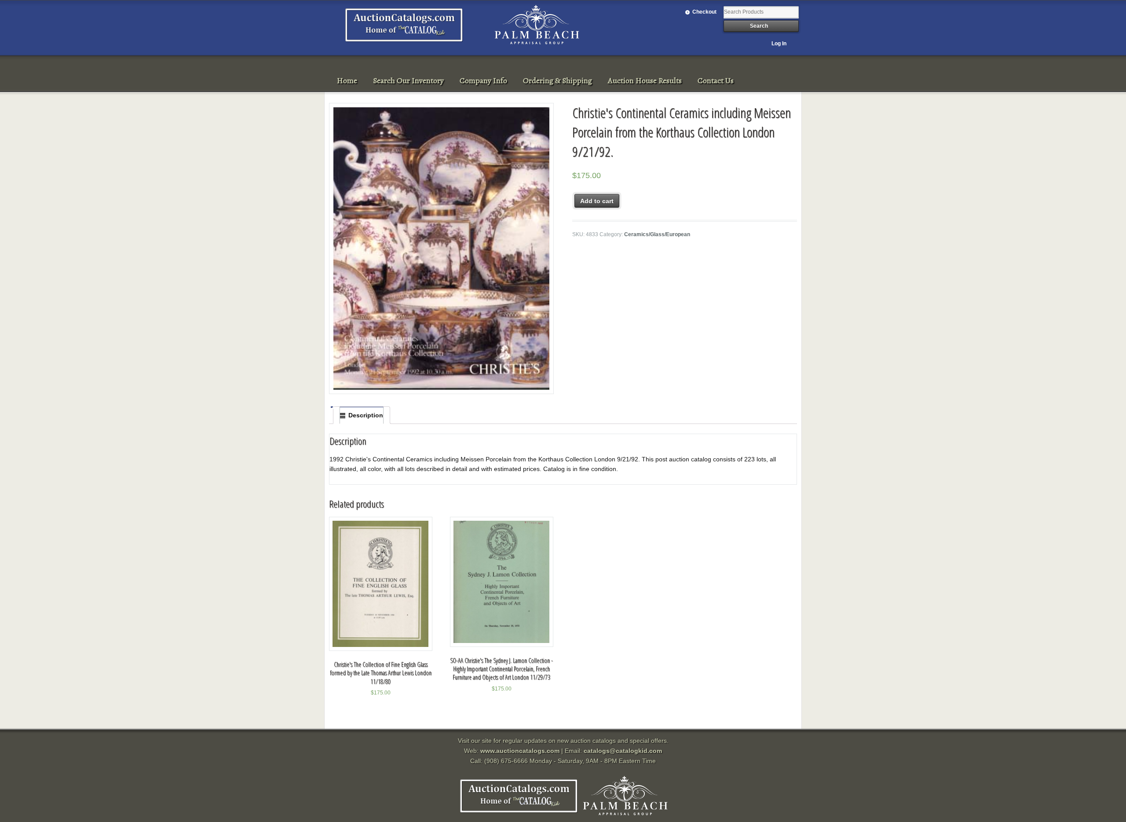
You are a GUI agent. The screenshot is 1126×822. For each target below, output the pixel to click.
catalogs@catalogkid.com (623, 750)
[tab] (361, 415)
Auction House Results (645, 80)
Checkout (704, 12)
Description (365, 415)
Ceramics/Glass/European (657, 234)
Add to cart (597, 201)
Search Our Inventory (408, 80)
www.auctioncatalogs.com (519, 750)
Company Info (483, 80)
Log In (778, 43)
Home (347, 80)
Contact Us (716, 80)
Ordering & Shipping (557, 80)
